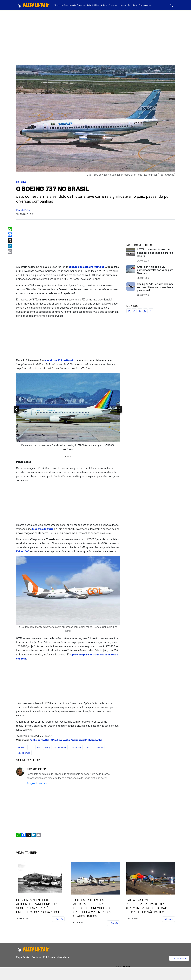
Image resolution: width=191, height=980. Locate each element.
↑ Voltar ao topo (179, 958)
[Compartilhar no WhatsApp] (151, 310)
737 (31, 747)
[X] (10, 240)
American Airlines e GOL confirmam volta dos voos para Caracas (155, 270)
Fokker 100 (22, 551)
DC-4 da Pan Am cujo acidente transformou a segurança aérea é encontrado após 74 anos (37, 906)
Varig (47, 747)
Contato (36, 957)
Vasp (87, 747)
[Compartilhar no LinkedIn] (145, 310)
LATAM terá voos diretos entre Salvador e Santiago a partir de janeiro (155, 252)
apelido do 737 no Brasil (58, 360)
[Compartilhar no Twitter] (134, 310)
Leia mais (58, 919)
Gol (38, 747)
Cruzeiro (99, 747)
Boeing (21, 747)
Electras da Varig (42, 528)
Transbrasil (75, 747)
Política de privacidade (56, 957)
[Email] (10, 251)
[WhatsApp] (10, 229)
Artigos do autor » (37, 783)
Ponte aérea (60, 747)
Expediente (22, 957)
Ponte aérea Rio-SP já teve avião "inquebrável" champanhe (66, 739)
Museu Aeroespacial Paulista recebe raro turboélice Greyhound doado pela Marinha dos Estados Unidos (91, 908)
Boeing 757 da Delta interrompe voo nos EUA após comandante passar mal (155, 287)
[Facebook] (10, 235)
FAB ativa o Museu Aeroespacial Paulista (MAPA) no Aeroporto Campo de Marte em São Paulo (149, 906)
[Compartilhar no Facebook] (128, 310)
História (21, 181)
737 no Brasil (24, 752)
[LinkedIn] (10, 246)
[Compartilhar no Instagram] (140, 310)
